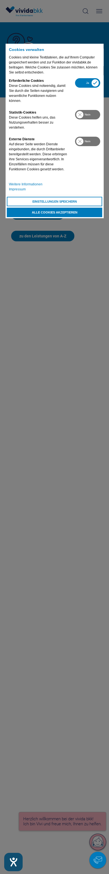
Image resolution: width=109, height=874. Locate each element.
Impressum (17, 189)
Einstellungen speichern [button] (54, 201)
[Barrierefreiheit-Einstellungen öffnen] (13, 862)
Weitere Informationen (25, 184)
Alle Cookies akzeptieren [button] (54, 212)
